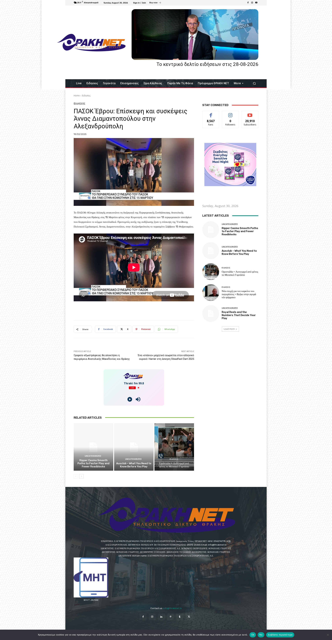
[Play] (130, 399)
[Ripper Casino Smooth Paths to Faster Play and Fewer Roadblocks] (93, 447)
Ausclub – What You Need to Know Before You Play (133, 465)
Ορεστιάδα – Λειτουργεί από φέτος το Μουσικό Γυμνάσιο (174, 465)
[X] (189, 617)
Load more (229, 328)
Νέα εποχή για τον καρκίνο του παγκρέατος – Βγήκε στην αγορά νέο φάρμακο (239, 294)
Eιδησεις (86, 95)
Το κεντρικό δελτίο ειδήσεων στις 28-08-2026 (207, 64)
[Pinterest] (170, 617)
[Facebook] (248, 3)
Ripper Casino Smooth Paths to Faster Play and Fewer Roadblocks (93, 463)
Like (211, 113)
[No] (327, 635)
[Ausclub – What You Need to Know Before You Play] (134, 447)
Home (77, 95)
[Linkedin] (161, 617)
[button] (254, 83)
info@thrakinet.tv (172, 608)
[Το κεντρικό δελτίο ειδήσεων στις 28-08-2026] (195, 34)
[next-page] (81, 476)
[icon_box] (155, 3)
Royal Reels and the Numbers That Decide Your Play (239, 315)
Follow (230, 113)
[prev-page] (76, 476)
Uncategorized (93, 456)
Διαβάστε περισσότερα (280, 634)
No (261, 634)
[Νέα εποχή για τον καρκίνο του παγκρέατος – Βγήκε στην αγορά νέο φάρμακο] (210, 292)
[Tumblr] (179, 617)
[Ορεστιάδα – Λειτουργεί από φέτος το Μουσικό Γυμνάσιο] (174, 447)
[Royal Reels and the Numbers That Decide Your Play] (210, 313)
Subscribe (250, 113)
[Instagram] (252, 3)
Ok (252, 634)
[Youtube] (256, 3)
